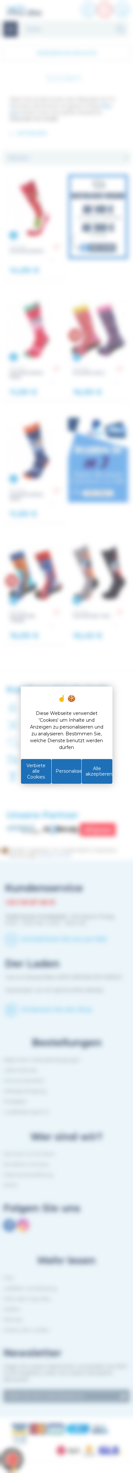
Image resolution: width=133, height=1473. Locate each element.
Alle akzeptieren (99, 771)
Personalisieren (69, 771)
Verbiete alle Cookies (36, 771)
